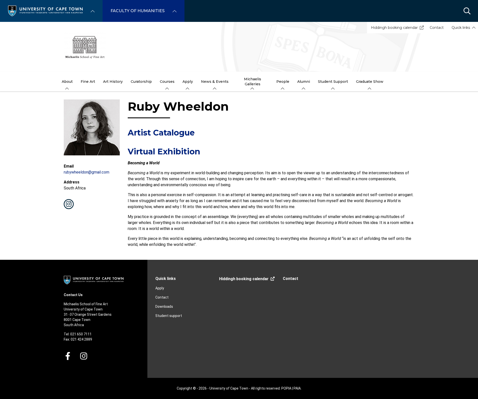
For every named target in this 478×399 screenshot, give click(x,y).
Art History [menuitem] (113, 81)
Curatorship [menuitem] (141, 81)
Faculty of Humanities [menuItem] (138, 10)
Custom (69, 204)
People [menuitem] (282, 81)
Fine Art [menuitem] (88, 81)
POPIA (286, 388)
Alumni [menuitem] (303, 81)
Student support (168, 316)
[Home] (45, 10)
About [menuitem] (67, 81)
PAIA (297, 388)
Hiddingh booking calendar (394, 27)
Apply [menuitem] (187, 81)
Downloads (164, 307)
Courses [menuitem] (167, 81)
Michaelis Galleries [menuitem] (252, 81)
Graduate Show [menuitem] (369, 81)
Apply (159, 288)
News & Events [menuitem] (215, 81)
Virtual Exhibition (164, 151)
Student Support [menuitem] (333, 81)
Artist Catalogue (161, 132)
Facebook (67, 356)
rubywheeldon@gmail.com (86, 172)
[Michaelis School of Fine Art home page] (239, 47)
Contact (437, 27)
